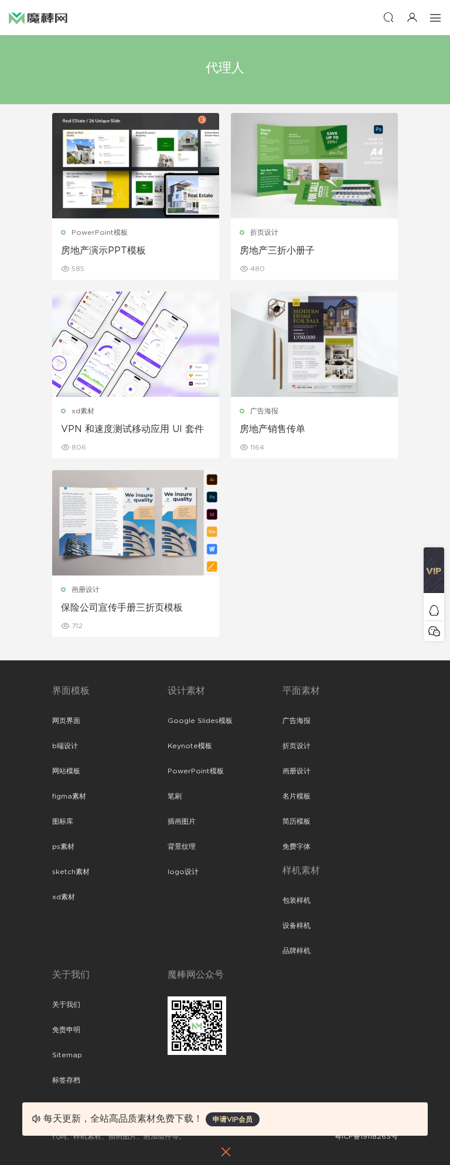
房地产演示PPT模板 (103, 250)
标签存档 (66, 1080)
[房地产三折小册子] (314, 165)
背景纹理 (182, 846)
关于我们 (66, 1004)
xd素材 (82, 410)
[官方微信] (434, 631)
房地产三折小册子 (277, 250)
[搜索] (388, 17)
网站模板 (66, 771)
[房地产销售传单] (314, 344)
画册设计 (85, 589)
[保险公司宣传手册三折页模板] (135, 522)
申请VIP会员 (233, 1119)
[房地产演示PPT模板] (135, 165)
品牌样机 (296, 950)
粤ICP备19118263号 (366, 1136)
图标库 (62, 821)
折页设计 (264, 232)
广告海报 (264, 410)
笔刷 (175, 796)
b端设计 (65, 745)
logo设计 (183, 871)
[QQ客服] (434, 610)
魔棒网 (38, 17)
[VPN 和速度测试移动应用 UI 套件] (135, 344)
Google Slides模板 (200, 720)
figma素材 (69, 796)
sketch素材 (71, 871)
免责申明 (66, 1029)
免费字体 (296, 846)
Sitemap (67, 1054)
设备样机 (296, 925)
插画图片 (182, 821)
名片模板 (296, 796)
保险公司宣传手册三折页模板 (122, 607)
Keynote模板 (190, 745)
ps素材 (63, 846)
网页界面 (66, 720)
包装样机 (296, 900)
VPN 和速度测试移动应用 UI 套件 (132, 429)
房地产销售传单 (272, 429)
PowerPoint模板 (99, 232)
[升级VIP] (434, 573)
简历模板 (296, 821)
